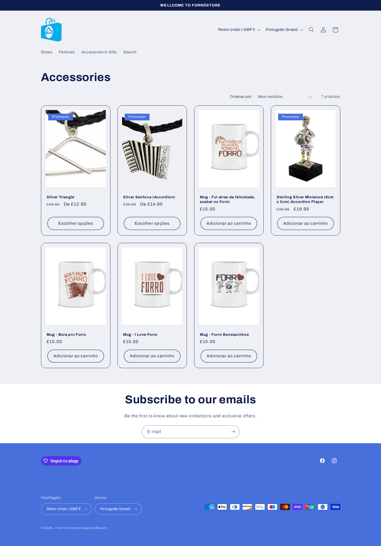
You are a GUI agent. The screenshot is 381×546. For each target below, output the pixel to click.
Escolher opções (75, 223)
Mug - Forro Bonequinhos (224, 334)
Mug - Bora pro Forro (66, 334)
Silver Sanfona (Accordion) (149, 197)
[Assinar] (233, 431)
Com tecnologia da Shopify (86, 527)
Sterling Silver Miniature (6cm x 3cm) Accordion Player (305, 199)
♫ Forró (59, 527)
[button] (311, 30)
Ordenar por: (241, 96)
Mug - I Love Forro (140, 334)
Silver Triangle (60, 197)
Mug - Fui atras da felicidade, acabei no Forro (227, 199)
